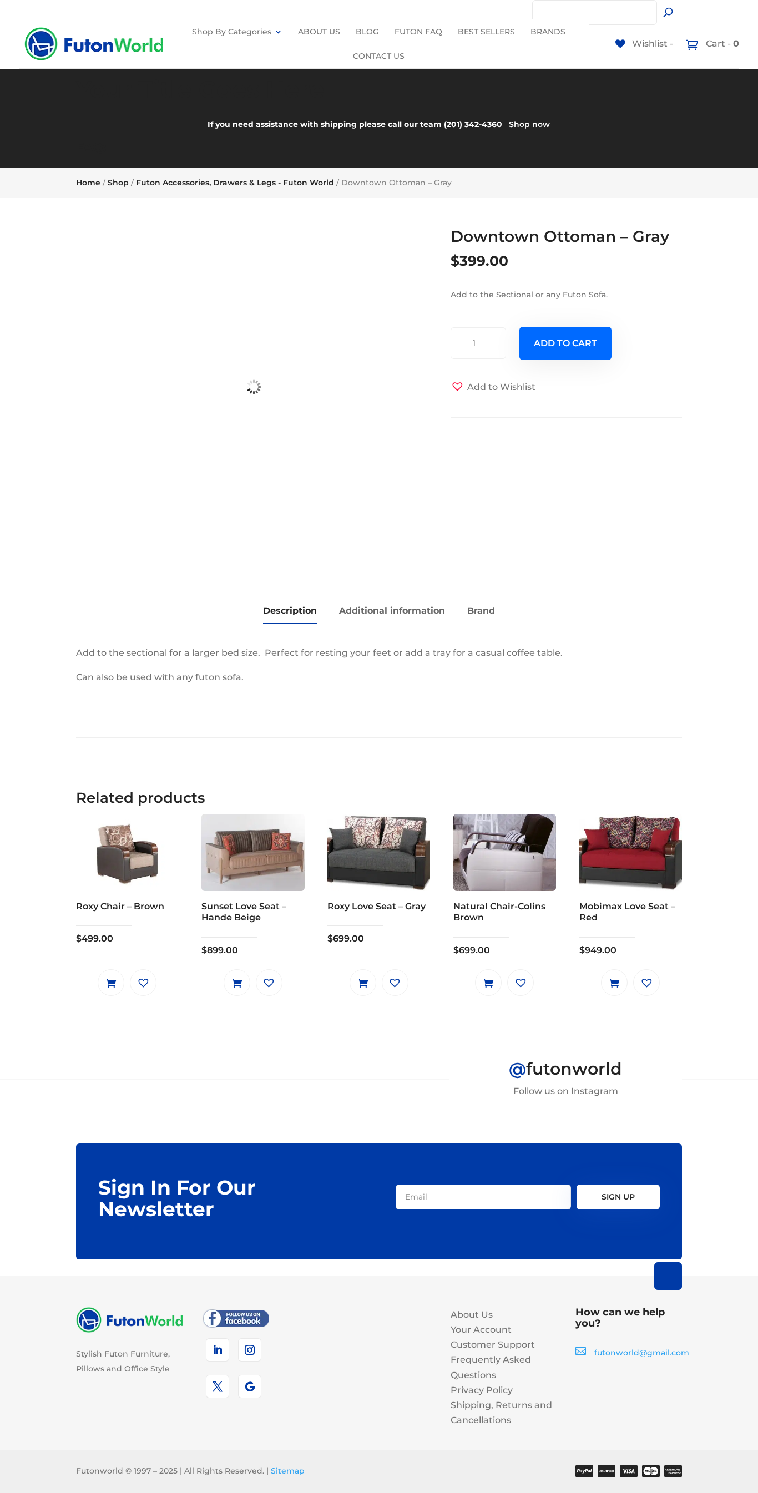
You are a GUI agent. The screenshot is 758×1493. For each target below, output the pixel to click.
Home (88, 183)
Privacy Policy (482, 1390)
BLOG (367, 32)
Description (290, 610)
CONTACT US (379, 56)
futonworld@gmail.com (641, 1353)
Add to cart (565, 343)
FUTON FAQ (418, 32)
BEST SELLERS (486, 32)
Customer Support (493, 1344)
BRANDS (547, 32)
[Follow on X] (217, 1386)
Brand (481, 610)
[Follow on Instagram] (249, 1350)
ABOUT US (319, 32)
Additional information (392, 610)
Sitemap (288, 1471)
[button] (493, 386)
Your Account (481, 1329)
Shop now (529, 124)
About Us (472, 1314)
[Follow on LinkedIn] (217, 1350)
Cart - (721, 43)
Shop (118, 183)
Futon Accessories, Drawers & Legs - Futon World (235, 183)
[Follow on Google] (249, 1386)
